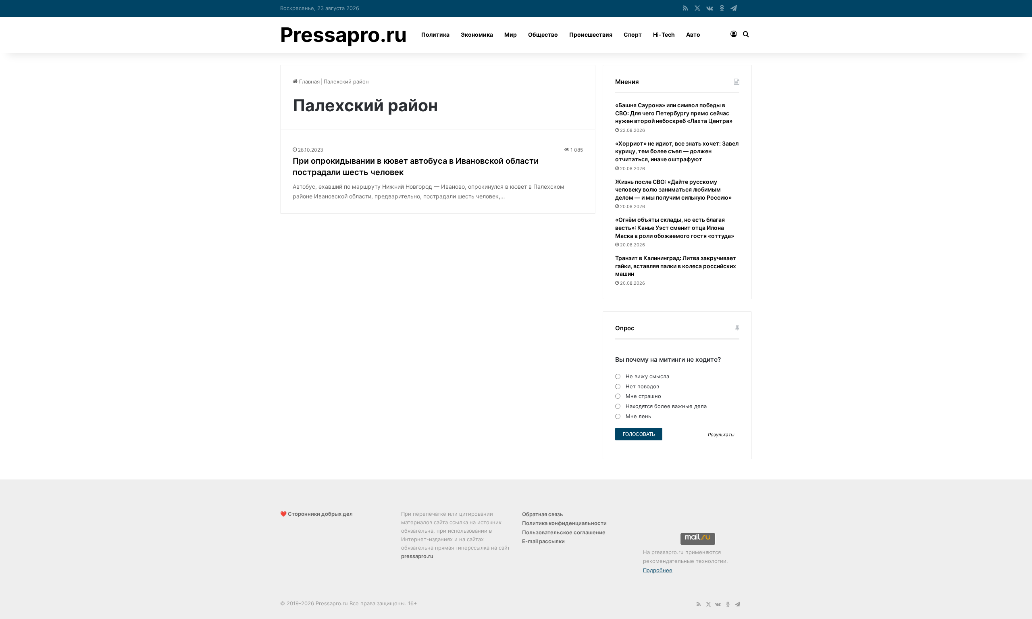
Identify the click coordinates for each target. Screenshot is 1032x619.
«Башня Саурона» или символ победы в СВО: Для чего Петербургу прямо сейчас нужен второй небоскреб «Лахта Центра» (673, 113)
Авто (693, 34)
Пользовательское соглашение (563, 532)
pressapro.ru (417, 556)
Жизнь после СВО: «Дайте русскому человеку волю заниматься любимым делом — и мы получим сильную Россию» (673, 189)
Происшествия (590, 34)
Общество (543, 34)
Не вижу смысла (647, 376)
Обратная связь (542, 514)
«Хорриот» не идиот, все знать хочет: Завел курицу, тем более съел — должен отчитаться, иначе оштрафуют (677, 151)
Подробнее (657, 570)
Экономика (477, 34)
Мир (510, 34)
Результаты (721, 435)
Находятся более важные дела (666, 406)
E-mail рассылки (543, 541)
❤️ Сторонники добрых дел (316, 514)
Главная (309, 81)
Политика (435, 34)
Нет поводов (642, 386)
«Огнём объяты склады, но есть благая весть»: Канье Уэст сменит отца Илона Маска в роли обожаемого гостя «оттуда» (674, 227)
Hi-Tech (664, 34)
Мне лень (638, 416)
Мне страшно (643, 396)
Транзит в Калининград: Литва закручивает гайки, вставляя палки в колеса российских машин (675, 265)
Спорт (633, 34)
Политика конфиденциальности (564, 523)
